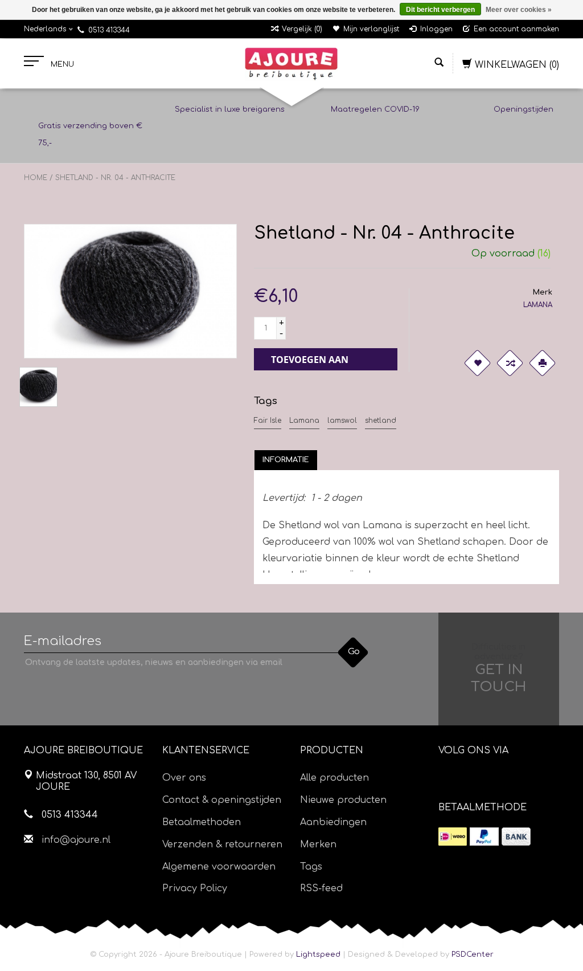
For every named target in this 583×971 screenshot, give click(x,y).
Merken (318, 844)
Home (35, 178)
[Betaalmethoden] (452, 836)
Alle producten (334, 778)
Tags (311, 867)
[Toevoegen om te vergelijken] (509, 363)
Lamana (304, 421)
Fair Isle (267, 421)
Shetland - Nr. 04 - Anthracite (115, 178)
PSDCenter (472, 954)
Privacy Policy (194, 888)
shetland (380, 421)
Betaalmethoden (201, 822)
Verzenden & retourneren (222, 844)
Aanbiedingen (333, 822)
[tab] (286, 460)
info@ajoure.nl (76, 840)
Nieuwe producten (343, 800)
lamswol (342, 421)
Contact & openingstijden (221, 800)
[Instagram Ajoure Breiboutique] (511, 779)
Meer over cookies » (519, 10)
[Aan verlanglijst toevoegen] (477, 363)
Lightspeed (318, 954)
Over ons (184, 778)
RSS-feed (321, 888)
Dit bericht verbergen (440, 10)
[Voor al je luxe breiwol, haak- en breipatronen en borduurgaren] (291, 64)
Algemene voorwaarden (219, 867)
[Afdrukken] (542, 363)
